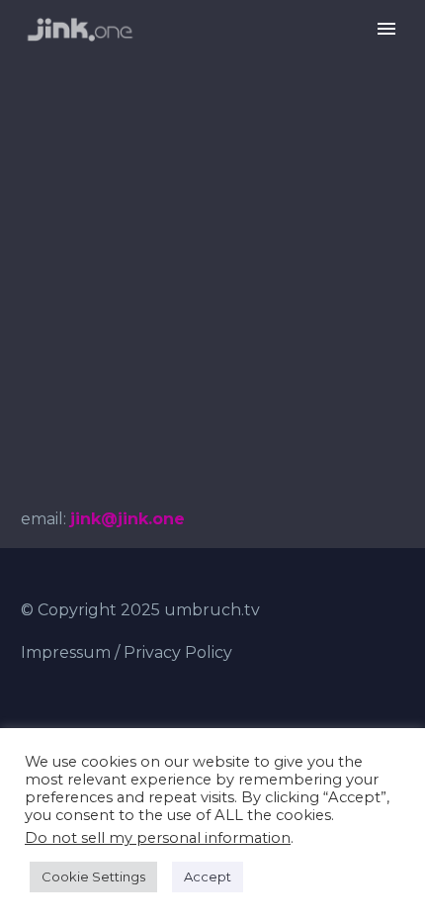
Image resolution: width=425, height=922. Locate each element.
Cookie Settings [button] (93, 876)
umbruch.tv (212, 609)
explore (172, 58)
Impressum (66, 652)
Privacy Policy (178, 652)
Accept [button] (207, 876)
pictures (279, 58)
